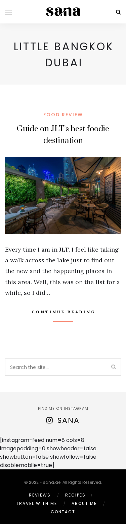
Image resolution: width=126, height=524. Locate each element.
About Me (84, 503)
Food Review (63, 114)
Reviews (40, 495)
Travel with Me (36, 503)
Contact (63, 512)
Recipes (75, 495)
